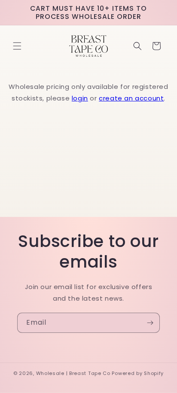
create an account (131, 98)
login (80, 98)
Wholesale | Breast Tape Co (73, 373)
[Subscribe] (149, 323)
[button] (17, 46)
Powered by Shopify (138, 373)
